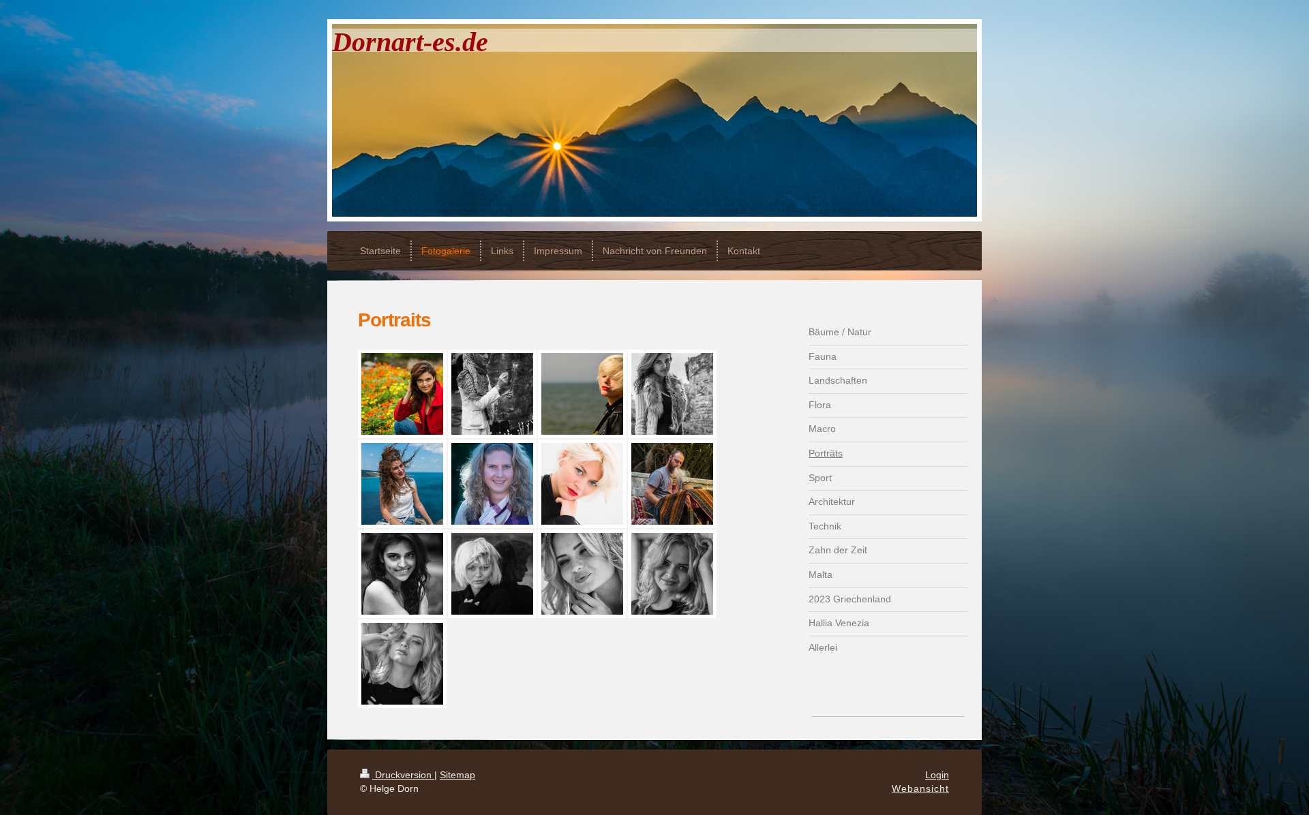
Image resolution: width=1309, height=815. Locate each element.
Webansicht (920, 788)
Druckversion (403, 774)
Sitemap (457, 774)
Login (937, 774)
